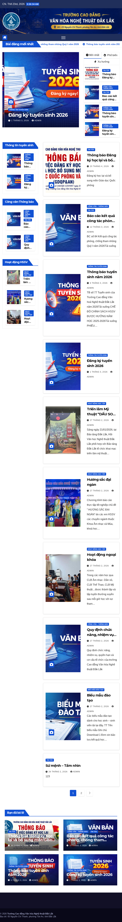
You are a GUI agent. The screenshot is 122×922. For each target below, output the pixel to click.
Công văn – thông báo (108, 87)
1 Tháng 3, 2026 (18, 120)
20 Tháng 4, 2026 (99, 166)
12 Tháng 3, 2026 (99, 227)
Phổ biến (112, 55)
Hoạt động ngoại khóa (27, 323)
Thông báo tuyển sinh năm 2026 (109, 116)
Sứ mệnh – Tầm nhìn (63, 765)
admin (35, 120)
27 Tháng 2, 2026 (99, 420)
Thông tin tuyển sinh (16, 110)
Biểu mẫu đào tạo (95, 690)
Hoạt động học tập (27, 273)
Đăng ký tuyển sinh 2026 (36, 115)
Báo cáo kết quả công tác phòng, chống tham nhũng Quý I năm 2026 (90, 840)
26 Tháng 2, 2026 (58, 772)
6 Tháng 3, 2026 (99, 283)
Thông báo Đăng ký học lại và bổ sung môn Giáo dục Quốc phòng (30, 840)
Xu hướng (103, 61)
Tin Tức (106, 70)
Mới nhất (94, 55)
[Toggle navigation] (63, 37)
